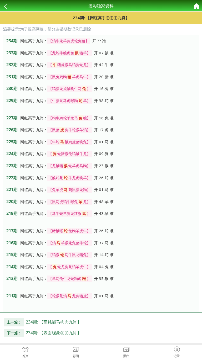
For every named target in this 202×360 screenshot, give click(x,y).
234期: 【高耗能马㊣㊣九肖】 (53, 322)
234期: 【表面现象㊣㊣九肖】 (53, 333)
